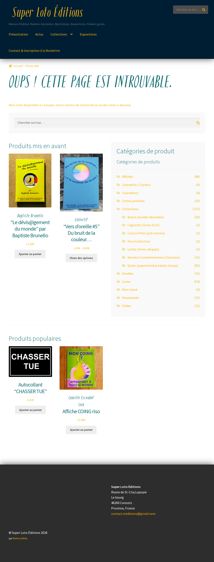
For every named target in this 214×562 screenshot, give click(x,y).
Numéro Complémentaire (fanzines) (153, 257)
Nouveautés (130, 298)
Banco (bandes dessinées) (145, 217)
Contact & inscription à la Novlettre (34, 50)
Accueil (18, 66)
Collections (59, 34)
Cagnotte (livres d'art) (143, 225)
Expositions (88, 34)
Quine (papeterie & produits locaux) (152, 265)
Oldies (126, 306)
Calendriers (130, 193)
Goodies (128, 273)
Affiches (127, 176)
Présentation (18, 34)
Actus (39, 34)
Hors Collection (138, 241)
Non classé (130, 289)
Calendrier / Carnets (136, 185)
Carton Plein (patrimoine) (146, 233)
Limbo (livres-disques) (143, 249)
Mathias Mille (20, 538)
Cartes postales (133, 201)
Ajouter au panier (30, 254)
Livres (126, 281)
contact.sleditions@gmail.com (133, 513)
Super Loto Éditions (47, 13)
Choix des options (81, 258)
